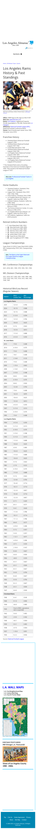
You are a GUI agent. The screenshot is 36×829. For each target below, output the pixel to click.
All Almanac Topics (11, 63)
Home (4, 63)
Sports (18, 63)
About (11, 820)
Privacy (28, 817)
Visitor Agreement (19, 817)
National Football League (16, 639)
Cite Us (10, 817)
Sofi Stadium (11, 121)
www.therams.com (15, 119)
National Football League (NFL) (20, 127)
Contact (24, 820)
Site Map (17, 820)
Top (5, 817)
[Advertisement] (18, 20)
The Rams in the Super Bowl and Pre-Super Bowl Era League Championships (17, 256)
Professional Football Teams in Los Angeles (18, 177)
